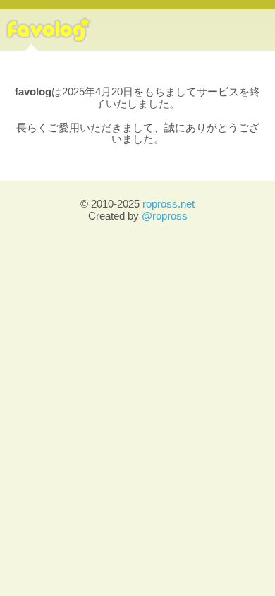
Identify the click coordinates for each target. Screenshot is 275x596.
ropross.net (168, 204)
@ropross (165, 216)
